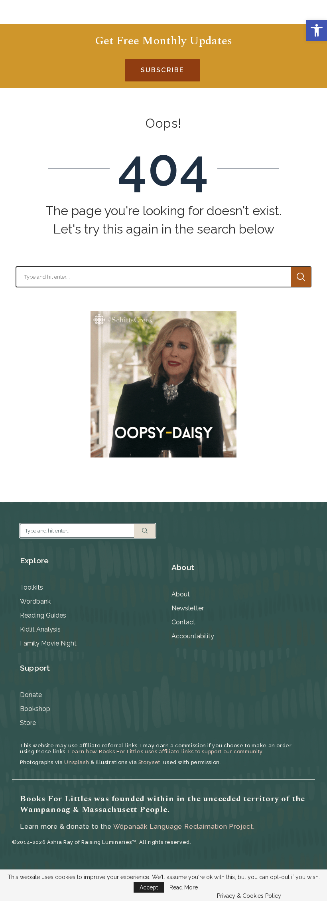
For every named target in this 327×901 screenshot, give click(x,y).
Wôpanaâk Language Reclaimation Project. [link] (184, 826)
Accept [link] (149, 887)
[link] (316, 30)
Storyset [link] (149, 762)
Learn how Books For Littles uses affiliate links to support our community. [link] (166, 751)
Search (301, 277)
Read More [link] (183, 887)
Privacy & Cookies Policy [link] (249, 896)
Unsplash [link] (76, 762)
